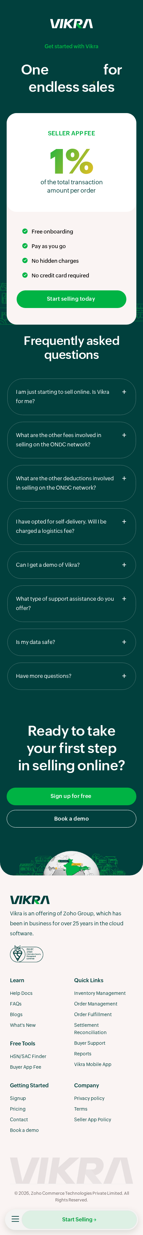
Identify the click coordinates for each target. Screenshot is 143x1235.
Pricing (18, 1109)
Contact (19, 1120)
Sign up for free (72, 796)
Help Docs (21, 993)
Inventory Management (100, 993)
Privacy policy (89, 1098)
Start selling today (71, 299)
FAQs (16, 1004)
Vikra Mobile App (92, 1064)
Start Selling (77, 1219)
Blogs (16, 1014)
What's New (23, 1025)
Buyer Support (89, 1043)
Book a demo (71, 819)
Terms (80, 1109)
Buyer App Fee (25, 1067)
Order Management (95, 1004)
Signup (18, 1098)
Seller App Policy (92, 1120)
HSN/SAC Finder (28, 1056)
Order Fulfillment (93, 1014)
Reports (82, 1054)
